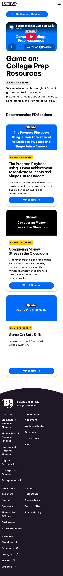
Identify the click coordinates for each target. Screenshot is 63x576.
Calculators (32, 438)
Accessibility (32, 500)
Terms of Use (33, 506)
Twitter (6, 560)
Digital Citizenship (8, 462)
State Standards (12, 528)
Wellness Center (35, 426)
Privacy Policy (33, 512)
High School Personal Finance (9, 451)
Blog (27, 444)
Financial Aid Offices (9, 514)
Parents (6, 500)
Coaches (30, 432)
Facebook (8, 548)
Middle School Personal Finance (10, 437)
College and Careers (9, 472)
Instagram (8, 554)
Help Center (32, 494)
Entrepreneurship (12, 480)
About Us (7, 542)
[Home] (9, 3)
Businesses (8, 522)
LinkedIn (7, 567)
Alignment (31, 420)
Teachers (7, 494)
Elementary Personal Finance (9, 424)
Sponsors (7, 506)
